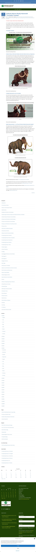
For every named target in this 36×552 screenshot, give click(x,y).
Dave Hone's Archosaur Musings (7, 425)
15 (20, 474)
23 (13, 495)
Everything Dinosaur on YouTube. (27, 183)
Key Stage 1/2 (4, 256)
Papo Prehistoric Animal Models (7, 277)
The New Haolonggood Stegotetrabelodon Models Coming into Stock (8, 527)
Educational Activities (5, 230)
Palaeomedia (4, 432)
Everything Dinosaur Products (28, 16)
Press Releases (4, 293)
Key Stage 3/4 (4, 258)
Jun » (4, 478)
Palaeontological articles (6, 274)
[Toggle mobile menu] (34, 5)
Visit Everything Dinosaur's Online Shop (8, 445)
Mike (7, 16)
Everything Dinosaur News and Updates (8, 237)
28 (8, 496)
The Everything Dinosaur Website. (23, 179)
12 (6, 474)
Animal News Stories (5, 205)
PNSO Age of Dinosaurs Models (7, 288)
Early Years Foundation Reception (7, 228)
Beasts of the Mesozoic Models (7, 207)
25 (1, 477)
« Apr (2, 478)
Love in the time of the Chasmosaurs (8, 427)
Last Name (20, 524)
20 (6, 495)
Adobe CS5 (18, 16)
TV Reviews (4, 307)
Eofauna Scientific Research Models (8, 233)
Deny (18, 548)
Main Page (15, 17)
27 (11, 477)
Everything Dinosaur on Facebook (7, 451)
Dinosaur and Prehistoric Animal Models (8, 221)
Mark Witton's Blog (5, 429)
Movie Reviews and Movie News (7, 270)
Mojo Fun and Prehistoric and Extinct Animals (9, 267)
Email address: (21, 515)
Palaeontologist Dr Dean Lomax (7, 434)
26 (6, 477)
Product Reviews (31, 17)
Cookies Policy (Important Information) (8, 416)
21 (8, 495)
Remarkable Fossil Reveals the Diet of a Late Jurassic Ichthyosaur (9, 516)
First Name (20, 519)
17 (30, 474)
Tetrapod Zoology (4, 436)
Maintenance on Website (6, 265)
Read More (33, 192)
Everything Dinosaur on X (6, 460)
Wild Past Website (5, 439)
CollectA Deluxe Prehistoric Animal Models (9, 216)
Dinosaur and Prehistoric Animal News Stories (9, 223)
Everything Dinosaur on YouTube (7, 462)
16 (25, 474)
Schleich (3, 302)
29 (20, 477)
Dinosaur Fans (22, 16)
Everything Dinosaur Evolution (7, 235)
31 (30, 477)
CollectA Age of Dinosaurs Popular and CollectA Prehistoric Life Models (13, 214)
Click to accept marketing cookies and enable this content (20, 42)
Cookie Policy (17, 550)
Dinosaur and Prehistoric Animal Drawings (8, 219)
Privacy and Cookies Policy (6, 414)
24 (15, 495)
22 (10, 495)
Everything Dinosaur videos (10, 17)
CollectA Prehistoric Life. (13, 190)
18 (1, 495)
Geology (3, 251)
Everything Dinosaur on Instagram (7, 453)
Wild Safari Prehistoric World (6, 309)
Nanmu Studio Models (5, 272)
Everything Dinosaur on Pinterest (7, 458)
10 (30, 473)
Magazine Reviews (5, 260)
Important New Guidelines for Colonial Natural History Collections (9, 523)
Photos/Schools (4, 286)
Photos (3, 279)
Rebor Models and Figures (6, 300)
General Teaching (4, 249)
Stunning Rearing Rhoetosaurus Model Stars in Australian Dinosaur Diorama (9, 520)
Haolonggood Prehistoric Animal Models (8, 253)
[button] (34, 538)
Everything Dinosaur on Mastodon (7, 455)
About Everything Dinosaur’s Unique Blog (8, 412)
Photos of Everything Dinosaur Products (22, 17)
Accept (18, 545)
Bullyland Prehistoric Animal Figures (8, 212)
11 (1, 474)
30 (25, 477)
